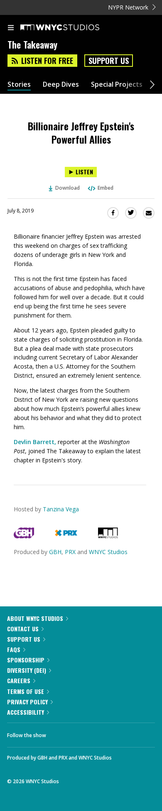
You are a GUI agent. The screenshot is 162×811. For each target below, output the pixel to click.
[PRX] (65, 536)
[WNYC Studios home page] (70, 28)
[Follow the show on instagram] (106, 733)
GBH (55, 552)
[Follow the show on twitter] (83, 733)
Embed (105, 187)
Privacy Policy (27, 701)
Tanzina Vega (61, 509)
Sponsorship (25, 659)
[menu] (11, 28)
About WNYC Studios (35, 618)
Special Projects (116, 84)
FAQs (13, 649)
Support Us (108, 60)
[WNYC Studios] (108, 536)
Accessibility (25, 712)
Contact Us (23, 628)
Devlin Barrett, (35, 442)
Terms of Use (25, 691)
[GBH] (24, 536)
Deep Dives (61, 84)
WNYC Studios (108, 552)
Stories (19, 84)
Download (67, 187)
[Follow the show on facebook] (60, 733)
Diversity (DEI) (26, 670)
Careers (18, 680)
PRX (70, 552)
